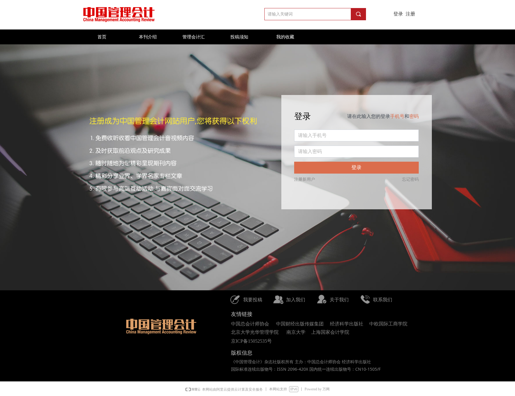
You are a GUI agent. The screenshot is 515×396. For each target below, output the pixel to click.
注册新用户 (304, 179)
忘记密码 (410, 179)
